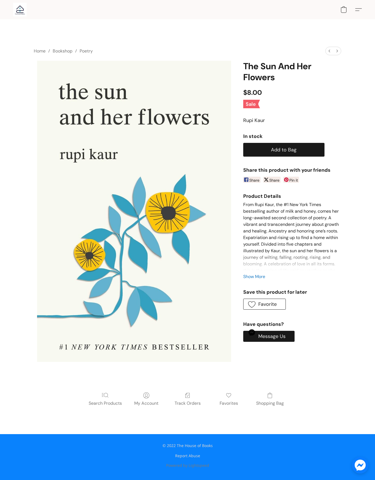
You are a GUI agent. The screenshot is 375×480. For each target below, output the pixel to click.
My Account (146, 403)
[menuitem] (329, 51)
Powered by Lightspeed (187, 465)
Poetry (86, 51)
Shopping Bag (270, 403)
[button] (20, 9)
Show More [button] (254, 276)
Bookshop (62, 51)
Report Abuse (187, 455)
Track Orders (188, 403)
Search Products (105, 403)
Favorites (229, 403)
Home (40, 51)
